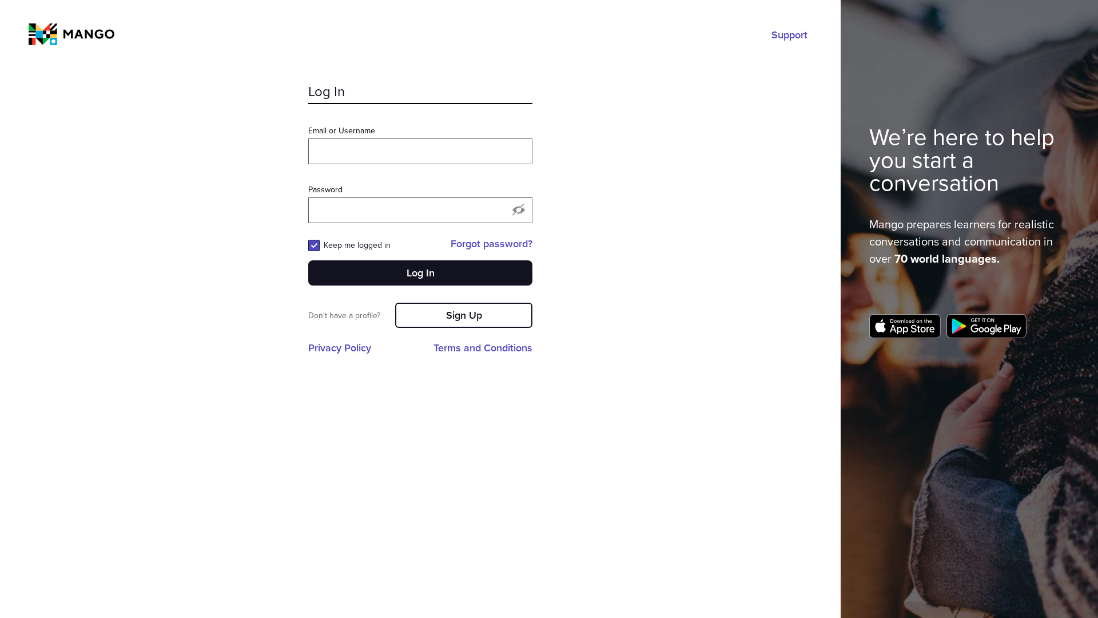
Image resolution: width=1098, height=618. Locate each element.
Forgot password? (491, 243)
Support (789, 35)
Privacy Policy (339, 348)
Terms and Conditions (482, 348)
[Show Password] (518, 210)
